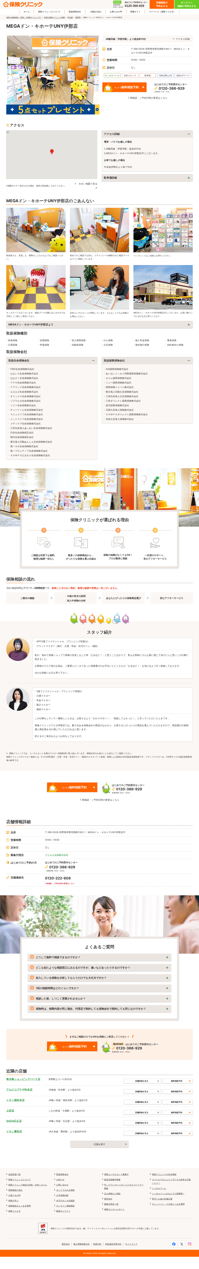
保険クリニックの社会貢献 (164, 1174)
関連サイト (135, 12)
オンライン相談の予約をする (186, 4)
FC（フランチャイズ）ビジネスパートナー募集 (123, 1187)
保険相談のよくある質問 (19, 1206)
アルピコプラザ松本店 (19, 1089)
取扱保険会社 (75, 12)
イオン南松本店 (15, 1100)
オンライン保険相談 (65, 1206)
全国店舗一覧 (14, 1174)
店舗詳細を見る (141, 1081)
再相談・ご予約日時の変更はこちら (148, 97)
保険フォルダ (14, 1211)
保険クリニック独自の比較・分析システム (27, 1185)
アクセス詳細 (183, 38)
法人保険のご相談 (112, 1193)
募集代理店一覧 (111, 1204)
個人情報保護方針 (81, 1244)
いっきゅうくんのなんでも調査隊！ (168, 1193)
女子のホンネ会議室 (65, 1200)
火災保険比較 (62, 1195)
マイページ (162, 12)
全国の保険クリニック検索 (54, 17)
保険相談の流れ (15, 1190)
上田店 (10, 1110)
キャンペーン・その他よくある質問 (168, 1204)
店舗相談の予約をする (162, 4)
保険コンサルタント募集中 (116, 1174)
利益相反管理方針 (113, 1244)
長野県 (78, 17)
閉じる (147, 134)
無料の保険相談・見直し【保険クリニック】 (23, 17)
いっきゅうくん (159, 1188)
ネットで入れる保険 (65, 1190)
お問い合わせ (62, 1185)
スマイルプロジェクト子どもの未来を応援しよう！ (171, 1181)
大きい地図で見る (88, 183)
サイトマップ (131, 1244)
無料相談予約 (176, 1081)
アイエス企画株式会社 (56, 854)
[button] (52, 152)
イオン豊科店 (14, 1131)
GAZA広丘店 (14, 1120)
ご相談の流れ (95, 12)
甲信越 (70, 17)
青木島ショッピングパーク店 (23, 1079)
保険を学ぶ (13, 1200)
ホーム (27, 12)
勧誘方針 (97, 1244)
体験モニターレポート (114, 1209)
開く (147, 178)
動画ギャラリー (63, 1211)
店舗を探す (99, 1144)
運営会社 (108, 1199)
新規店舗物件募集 (112, 1179)
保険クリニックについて (49, 12)
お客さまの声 (116, 12)
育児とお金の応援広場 (162, 1199)
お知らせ (60, 1179)
